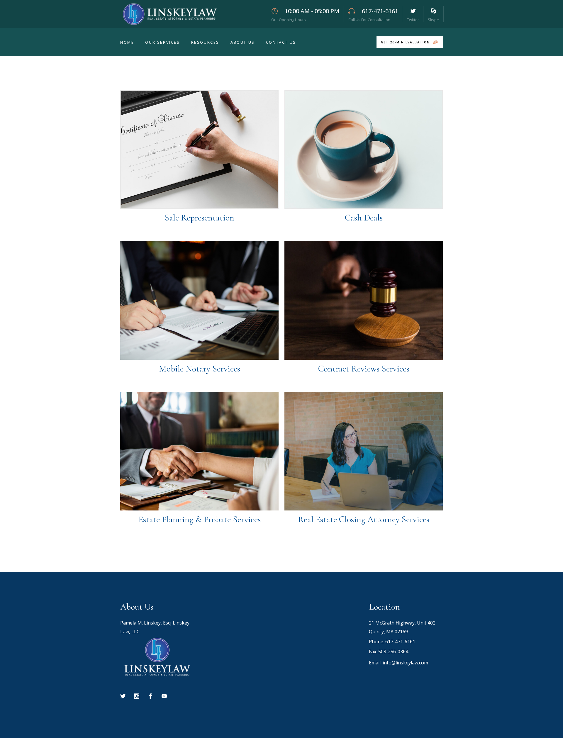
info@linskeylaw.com (405, 662)
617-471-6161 (400, 641)
